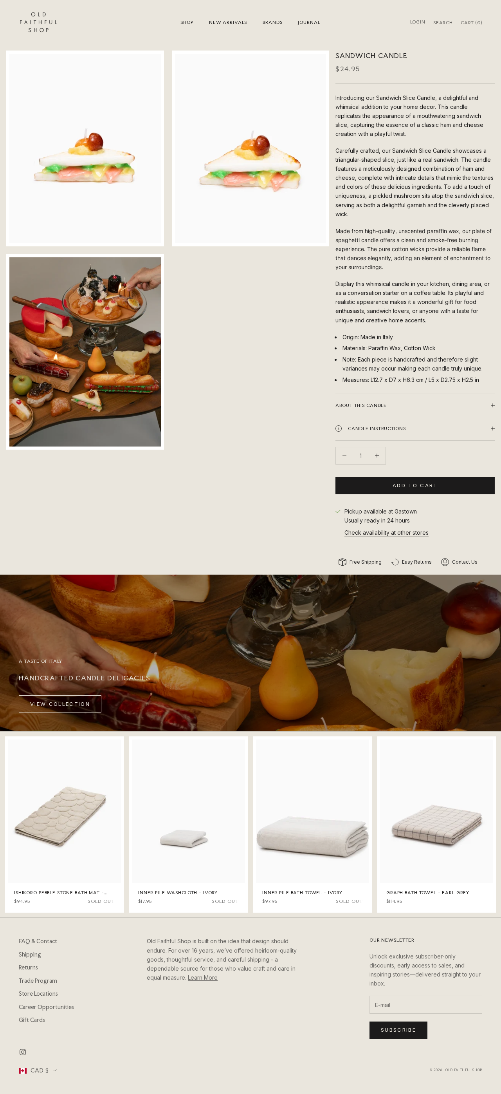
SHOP (186, 22)
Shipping (30, 954)
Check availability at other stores (386, 532)
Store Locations (38, 993)
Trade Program (38, 980)
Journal (309, 22)
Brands (272, 22)
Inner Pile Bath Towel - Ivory (302, 892)
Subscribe (398, 1030)
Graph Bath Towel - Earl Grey (427, 892)
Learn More (203, 977)
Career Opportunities (46, 1007)
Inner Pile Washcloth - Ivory (178, 892)
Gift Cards (32, 1019)
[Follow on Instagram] (23, 1052)
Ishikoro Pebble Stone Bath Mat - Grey (59, 893)
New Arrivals (228, 22)
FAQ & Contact (38, 941)
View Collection (60, 704)
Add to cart (415, 485)
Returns (28, 967)
